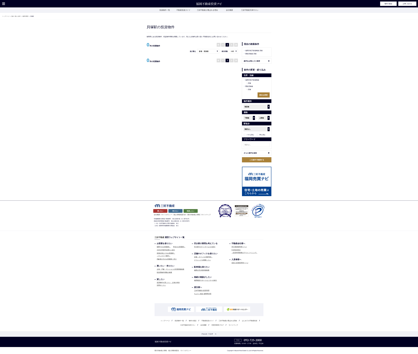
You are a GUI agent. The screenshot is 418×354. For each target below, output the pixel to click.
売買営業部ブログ (218, 325)
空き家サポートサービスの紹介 (204, 247)
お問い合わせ (407, 4)
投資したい (190, 211)
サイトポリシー (167, 215)
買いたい (160, 211)
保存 (252, 61)
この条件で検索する (256, 160)
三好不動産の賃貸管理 (201, 290)
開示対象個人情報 (194, 215)
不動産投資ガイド (183, 10)
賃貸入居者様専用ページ (240, 263)
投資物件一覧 (164, 10)
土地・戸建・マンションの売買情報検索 (170, 269)
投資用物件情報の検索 (164, 272)
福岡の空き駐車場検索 (201, 270)
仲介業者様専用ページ (239, 247)
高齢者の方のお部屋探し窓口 (167, 259)
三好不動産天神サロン (250, 10)
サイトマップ (206, 215)
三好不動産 (159, 237)
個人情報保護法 (173, 350)
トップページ (165, 321)
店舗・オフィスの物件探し (203, 257)
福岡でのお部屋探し (163, 247)
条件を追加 (250, 153)
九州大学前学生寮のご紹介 (166, 250)
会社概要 (229, 10)
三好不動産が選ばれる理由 (207, 10)
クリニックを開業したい (202, 260)
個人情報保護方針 (180, 215)
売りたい (175, 211)
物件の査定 (388, 4)
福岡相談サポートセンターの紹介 (205, 280)
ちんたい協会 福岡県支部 (202, 294)
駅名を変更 (264, 95)
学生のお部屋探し (179, 247)
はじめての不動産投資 (249, 321)
